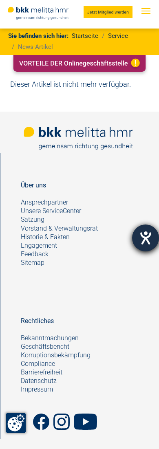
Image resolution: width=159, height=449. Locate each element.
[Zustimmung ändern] (16, 423)
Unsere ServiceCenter (51, 211)
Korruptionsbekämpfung (56, 355)
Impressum (37, 389)
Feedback (35, 254)
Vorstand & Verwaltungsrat (59, 228)
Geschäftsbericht (45, 346)
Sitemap (32, 262)
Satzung (32, 219)
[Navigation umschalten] (146, 19)
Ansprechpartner (44, 202)
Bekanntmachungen (50, 338)
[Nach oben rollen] (140, 430)
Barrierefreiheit (41, 372)
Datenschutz (39, 381)
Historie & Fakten (45, 237)
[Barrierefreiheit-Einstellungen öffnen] (145, 237)
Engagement (39, 245)
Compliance (38, 364)
